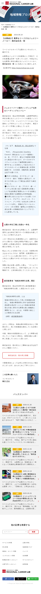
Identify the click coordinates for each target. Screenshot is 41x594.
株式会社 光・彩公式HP (24, 146)
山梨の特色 (26, 542)
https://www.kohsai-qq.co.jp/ (23, 68)
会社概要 (25, 555)
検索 (33, 532)
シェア (9, 579)
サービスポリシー (28, 560)
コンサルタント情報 (8, 555)
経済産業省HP (16, 316)
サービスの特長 (7, 542)
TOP (2, 24)
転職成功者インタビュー (9, 560)
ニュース (25, 551)
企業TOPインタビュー (9, 564)
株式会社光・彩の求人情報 (18, 355)
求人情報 (5, 547)
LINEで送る (34, 579)
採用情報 (25, 564)
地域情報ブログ (10, 24)
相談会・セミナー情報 (9, 551)
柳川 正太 (6, 381)
